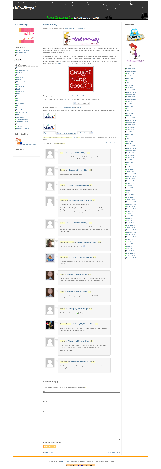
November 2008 (131, 232)
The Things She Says (23, 121)
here (92, 58)
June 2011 (129, 162)
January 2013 (130, 118)
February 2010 (130, 197)
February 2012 (130, 143)
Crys (79, 107)
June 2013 (129, 106)
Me (17, 107)
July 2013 (129, 104)
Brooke (18, 75)
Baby (17, 68)
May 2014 (129, 80)
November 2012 (131, 122)
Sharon (74, 96)
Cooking (18, 79)
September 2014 (131, 71)
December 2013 (131, 92)
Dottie (18, 84)
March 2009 (130, 223)
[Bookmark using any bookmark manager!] (112, 143)
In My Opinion (20, 103)
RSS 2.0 (74, 137)
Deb (78, 96)
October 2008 (130, 234)
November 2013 (131, 94)
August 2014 (130, 73)
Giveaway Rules (21, 52)
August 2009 (130, 211)
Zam (73, 107)
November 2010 (131, 176)
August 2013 (130, 101)
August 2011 (130, 157)
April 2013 (129, 110)
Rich (17, 114)
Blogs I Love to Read (22, 50)
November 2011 (131, 150)
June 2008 (129, 244)
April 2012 (129, 139)
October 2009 (130, 206)
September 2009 (131, 209)
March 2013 (130, 113)
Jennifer (68, 107)
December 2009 (131, 202)
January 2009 (130, 227)
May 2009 (129, 218)
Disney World (20, 82)
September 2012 (131, 127)
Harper (18, 96)
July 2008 (129, 241)
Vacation (19, 124)
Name (45, 391)
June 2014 (129, 78)
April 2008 (129, 248)
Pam (59, 63)
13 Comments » (80, 28)
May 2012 (129, 136)
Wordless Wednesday (23, 128)
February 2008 (130, 253)
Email (45, 401)
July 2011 (129, 160)
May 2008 (129, 246)
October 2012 (130, 124)
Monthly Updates (21, 112)
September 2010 (131, 181)
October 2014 (130, 68)
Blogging (19, 72)
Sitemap (18, 55)
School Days (20, 117)
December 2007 (131, 258)
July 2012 (129, 132)
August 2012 (130, 129)
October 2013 (130, 96)
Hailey (18, 93)
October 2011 (130, 153)
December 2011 (131, 148)
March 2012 (130, 141)
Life (17, 105)
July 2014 (129, 76)
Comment (46, 412)
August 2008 (130, 239)
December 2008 (131, 230)
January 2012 (130, 146)
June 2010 (129, 188)
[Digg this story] (49, 133)
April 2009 (129, 220)
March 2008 (130, 251)
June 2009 (129, 216)
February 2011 (130, 169)
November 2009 (131, 204)
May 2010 (129, 190)
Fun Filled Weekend (113, 452)
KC (83, 96)
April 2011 (129, 167)
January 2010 (130, 199)
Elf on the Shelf (20, 86)
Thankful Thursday (22, 119)
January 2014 (130, 90)
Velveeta (19, 126)
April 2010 (129, 192)
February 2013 (130, 115)
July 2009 (129, 213)
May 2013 (129, 108)
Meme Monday (20, 110)
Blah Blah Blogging (22, 70)
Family (18, 89)
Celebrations (20, 77)
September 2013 (131, 99)
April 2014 (129, 82)
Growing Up (20, 91)
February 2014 (130, 87)
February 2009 (130, 225)
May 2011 (129, 164)
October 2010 (130, 178)
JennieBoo (68, 96)
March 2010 (130, 195)
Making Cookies (49, 452)
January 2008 (130, 255)
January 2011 (130, 171)
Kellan (64, 107)
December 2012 (131, 120)
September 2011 (131, 155)
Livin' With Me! (65, 461)
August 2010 (130, 183)
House (18, 98)
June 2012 (129, 134)
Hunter (18, 100)
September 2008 (131, 237)
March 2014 (130, 85)
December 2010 (131, 174)
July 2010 (129, 185)
